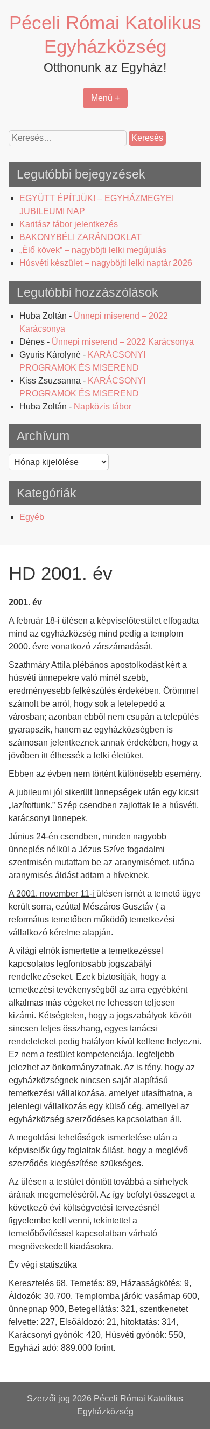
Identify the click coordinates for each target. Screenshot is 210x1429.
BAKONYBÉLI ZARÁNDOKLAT (80, 237)
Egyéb (31, 517)
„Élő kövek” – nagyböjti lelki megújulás (92, 250)
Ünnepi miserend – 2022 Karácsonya (123, 341)
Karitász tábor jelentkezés (68, 224)
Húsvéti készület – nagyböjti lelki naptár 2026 (105, 263)
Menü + (105, 97)
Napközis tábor (102, 406)
